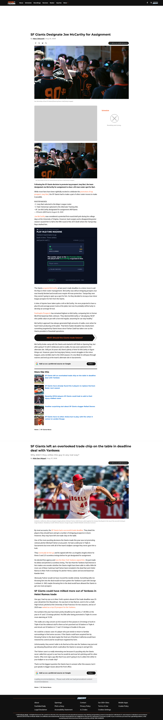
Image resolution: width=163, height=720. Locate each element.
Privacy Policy (85, 706)
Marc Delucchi (38, 39)
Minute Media (24, 714)
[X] (151, 2)
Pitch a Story (59, 706)
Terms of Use (103, 706)
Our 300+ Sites (103, 703)
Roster (52, 3)
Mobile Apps (123, 703)
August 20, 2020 (57, 212)
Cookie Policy (123, 706)
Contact (83, 703)
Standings (37, 3)
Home (36, 429)
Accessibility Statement (64, 710)
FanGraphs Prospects (42, 313)
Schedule (28, 3)
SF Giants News (46, 429)
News (21, 3)
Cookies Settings (104, 710)
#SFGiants (73, 210)
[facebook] (147, 2)
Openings (58, 703)
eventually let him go (46, 553)
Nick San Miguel (39, 458)
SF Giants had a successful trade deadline (67, 530)
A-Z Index (83, 710)
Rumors (45, 3)
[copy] (46, 43)
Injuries (58, 3)
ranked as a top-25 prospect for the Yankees (58, 607)
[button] (66, 269)
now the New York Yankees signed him (70, 560)
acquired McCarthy (50, 288)
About (36, 703)
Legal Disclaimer (40, 710)
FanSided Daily (40, 706)
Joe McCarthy (39, 216)
